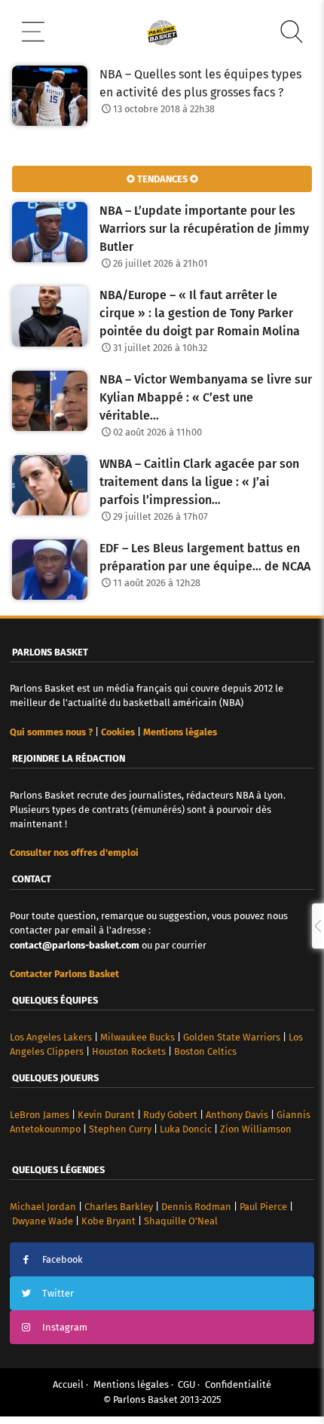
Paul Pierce (263, 1206)
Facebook (62, 1259)
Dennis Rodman (196, 1206)
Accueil (68, 1384)
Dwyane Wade (42, 1221)
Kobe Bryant (108, 1221)
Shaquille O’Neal (181, 1221)
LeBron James (39, 1114)
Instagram (64, 1327)
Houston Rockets (129, 1051)
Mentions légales (131, 1384)
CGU (186, 1384)
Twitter (58, 1293)
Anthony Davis (237, 1114)
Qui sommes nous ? (51, 732)
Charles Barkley (118, 1206)
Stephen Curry (120, 1129)
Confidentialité (238, 1384)
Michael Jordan (43, 1206)
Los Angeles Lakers (51, 1037)
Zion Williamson (256, 1129)
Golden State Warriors (231, 1037)
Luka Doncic (186, 1129)
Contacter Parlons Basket (64, 973)
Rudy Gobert (170, 1114)
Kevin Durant (106, 1114)
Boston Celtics (205, 1051)
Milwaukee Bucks (137, 1037)
